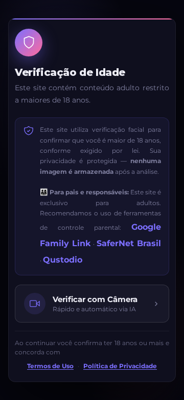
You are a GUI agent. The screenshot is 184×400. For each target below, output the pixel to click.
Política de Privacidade (120, 366)
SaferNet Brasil (129, 243)
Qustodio (62, 260)
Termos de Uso (50, 366)
